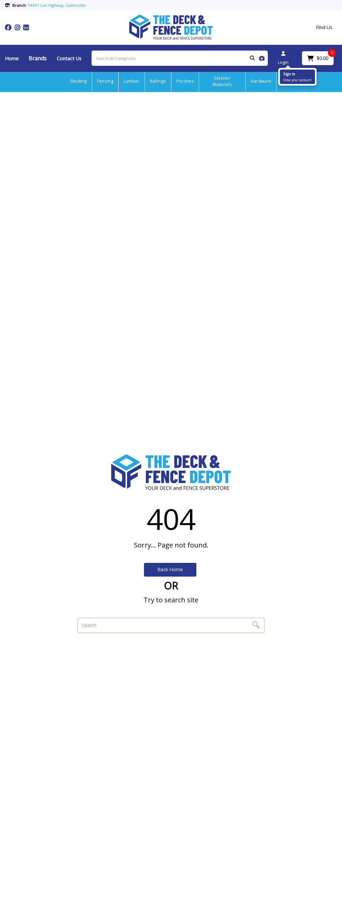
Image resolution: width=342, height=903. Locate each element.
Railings (158, 81)
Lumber (132, 81)
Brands (38, 58)
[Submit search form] (252, 58)
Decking (78, 81)
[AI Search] (262, 58)
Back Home (170, 569)
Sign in (289, 73)
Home (12, 58)
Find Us (324, 27)
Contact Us (69, 58)
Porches (185, 81)
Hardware (261, 81)
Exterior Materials (222, 81)
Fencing (105, 81)
